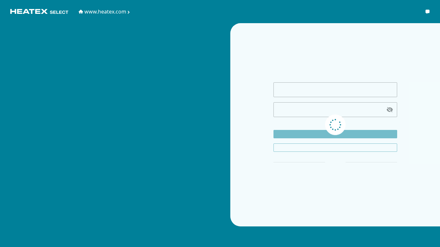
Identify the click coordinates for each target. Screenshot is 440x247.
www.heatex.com (105, 11)
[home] (39, 11)
